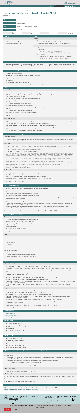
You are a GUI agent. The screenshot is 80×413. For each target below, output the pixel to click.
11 (34, 10)
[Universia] (73, 396)
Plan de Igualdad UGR (61, 400)
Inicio (4, 10)
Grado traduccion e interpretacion (19, 10)
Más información (40, 407)
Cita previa (34, 400)
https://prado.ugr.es (10, 313)
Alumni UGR (35, 396)
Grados (11, 10)
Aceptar (7, 409)
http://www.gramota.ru (11, 317)
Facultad (20, 6)
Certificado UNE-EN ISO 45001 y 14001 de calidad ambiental (50, 398)
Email (37, 40)
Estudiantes (31, 6)
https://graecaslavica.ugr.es (12, 315)
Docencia (25, 6)
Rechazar (15, 409)
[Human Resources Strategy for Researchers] (73, 400)
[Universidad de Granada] (70, 2)
